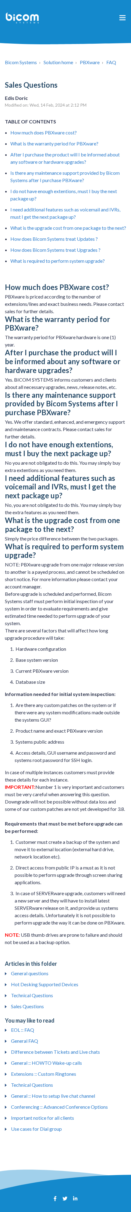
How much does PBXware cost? (43, 132)
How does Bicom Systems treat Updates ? (54, 239)
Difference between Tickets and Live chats (55, 1052)
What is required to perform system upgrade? (57, 261)
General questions (29, 973)
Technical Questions (32, 995)
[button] (122, 17)
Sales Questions (27, 1006)
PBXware (90, 62)
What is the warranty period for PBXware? (54, 143)
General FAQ (24, 1041)
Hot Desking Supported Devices (44, 984)
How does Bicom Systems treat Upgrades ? (55, 250)
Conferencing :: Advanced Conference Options (59, 1107)
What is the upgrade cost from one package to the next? (68, 228)
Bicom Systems (21, 62)
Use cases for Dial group (36, 1129)
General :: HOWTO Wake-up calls (46, 1063)
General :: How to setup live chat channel (53, 1096)
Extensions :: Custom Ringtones (43, 1074)
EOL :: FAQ (22, 1030)
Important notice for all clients (42, 1118)
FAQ (111, 62)
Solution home (58, 62)
